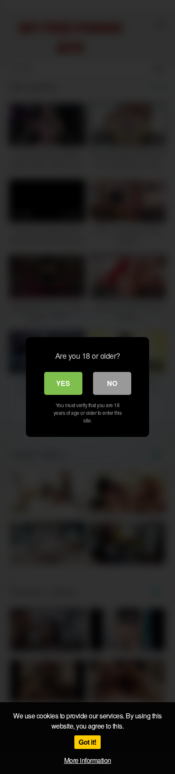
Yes (63, 383)
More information (87, 760)
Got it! (87, 742)
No (112, 383)
